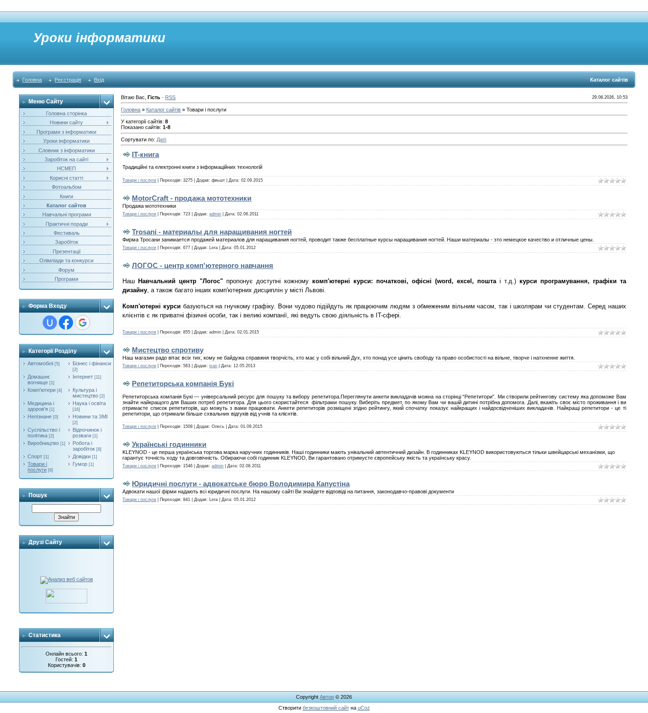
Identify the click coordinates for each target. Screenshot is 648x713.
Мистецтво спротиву (168, 350)
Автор (327, 697)
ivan (213, 365)
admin (215, 214)
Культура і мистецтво (85, 392)
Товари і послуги (37, 466)
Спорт (35, 456)
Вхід (99, 80)
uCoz (364, 708)
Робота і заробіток (84, 446)
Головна (32, 80)
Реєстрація (68, 80)
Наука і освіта (89, 403)
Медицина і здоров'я (41, 406)
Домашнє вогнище (39, 379)
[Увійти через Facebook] (66, 322)
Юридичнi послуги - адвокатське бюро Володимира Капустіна (241, 484)
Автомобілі (40, 363)
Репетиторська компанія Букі (183, 384)
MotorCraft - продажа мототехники (191, 198)
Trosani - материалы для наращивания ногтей (212, 232)
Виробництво (43, 443)
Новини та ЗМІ (90, 416)
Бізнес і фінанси (92, 363)
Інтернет (83, 377)
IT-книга (145, 154)
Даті (161, 139)
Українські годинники (169, 444)
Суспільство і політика (44, 432)
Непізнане (40, 416)
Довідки (82, 456)
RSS (170, 97)
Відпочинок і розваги (87, 432)
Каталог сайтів (163, 109)
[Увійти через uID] (50, 322)
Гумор (80, 464)
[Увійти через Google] (82, 322)
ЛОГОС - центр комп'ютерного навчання (202, 265)
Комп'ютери (42, 390)
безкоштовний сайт (326, 708)
